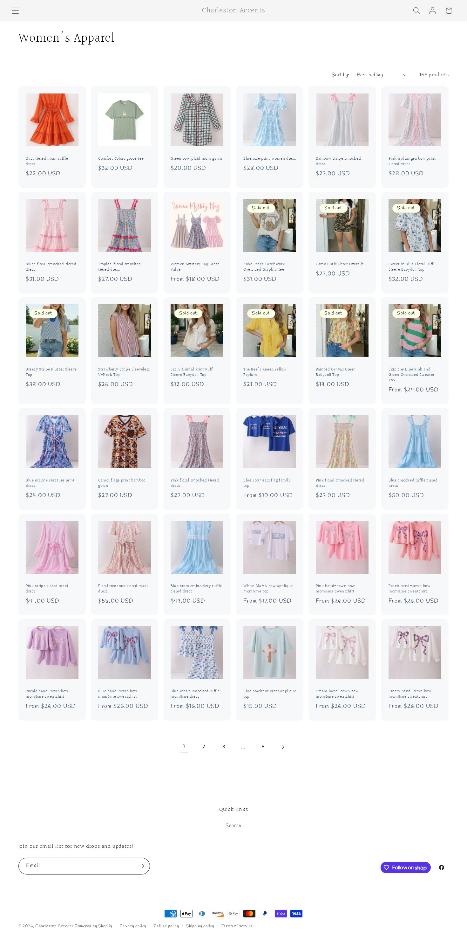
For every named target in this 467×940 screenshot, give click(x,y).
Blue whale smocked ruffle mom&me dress (195, 694)
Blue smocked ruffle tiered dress (413, 483)
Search (233, 825)
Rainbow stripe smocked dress (338, 161)
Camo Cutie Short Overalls (340, 264)
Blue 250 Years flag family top (267, 483)
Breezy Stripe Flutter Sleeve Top (51, 372)
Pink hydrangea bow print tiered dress (412, 161)
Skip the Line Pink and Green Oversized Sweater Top (412, 375)
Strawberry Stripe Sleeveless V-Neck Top (124, 372)
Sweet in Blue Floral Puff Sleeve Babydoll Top (411, 267)
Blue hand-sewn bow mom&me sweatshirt (118, 694)
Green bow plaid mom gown (196, 159)
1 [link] (184, 746)
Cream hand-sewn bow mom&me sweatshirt (337, 694)
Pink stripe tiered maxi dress (47, 589)
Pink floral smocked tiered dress (195, 483)
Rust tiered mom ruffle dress (47, 161)
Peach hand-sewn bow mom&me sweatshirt (409, 589)
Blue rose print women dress (269, 159)
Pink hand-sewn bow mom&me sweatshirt (335, 589)
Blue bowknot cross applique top (269, 694)
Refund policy (166, 926)
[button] (15, 11)
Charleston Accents (54, 926)
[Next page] (283, 747)
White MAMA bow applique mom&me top (268, 589)
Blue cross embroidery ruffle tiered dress (196, 589)
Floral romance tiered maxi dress (123, 589)
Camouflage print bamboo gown (122, 483)
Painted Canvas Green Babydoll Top (336, 372)
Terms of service (237, 926)
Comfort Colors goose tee (121, 159)
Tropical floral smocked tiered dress (119, 267)
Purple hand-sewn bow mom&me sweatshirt (47, 694)
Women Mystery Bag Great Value (195, 267)
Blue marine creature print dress (50, 483)
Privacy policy (132, 926)
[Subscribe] (141, 866)
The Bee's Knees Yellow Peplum (265, 372)
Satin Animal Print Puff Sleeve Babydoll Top (192, 372)
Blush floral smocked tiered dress (51, 267)
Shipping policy (200, 926)
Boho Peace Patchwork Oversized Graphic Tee (264, 267)
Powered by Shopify (93, 926)
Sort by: (340, 75)
